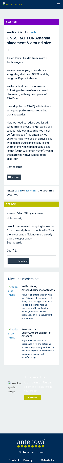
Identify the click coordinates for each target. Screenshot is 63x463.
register (31, 191)
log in (18, 191)
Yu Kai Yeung (29, 286)
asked (10, 32)
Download (32, 398)
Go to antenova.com (31, 452)
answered (11, 213)
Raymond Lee (30, 329)
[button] (58, 4)
